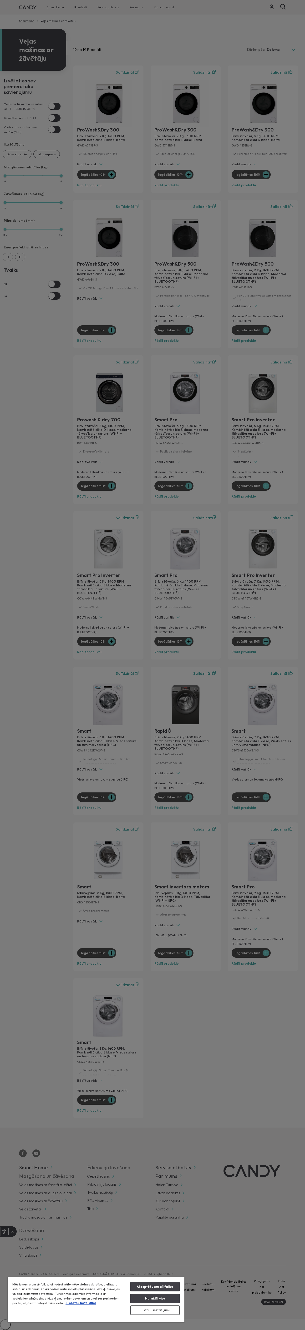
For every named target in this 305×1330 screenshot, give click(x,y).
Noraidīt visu (155, 1298)
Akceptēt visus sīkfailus (155, 1287)
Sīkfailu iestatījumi (155, 1310)
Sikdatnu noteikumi (81, 1303)
